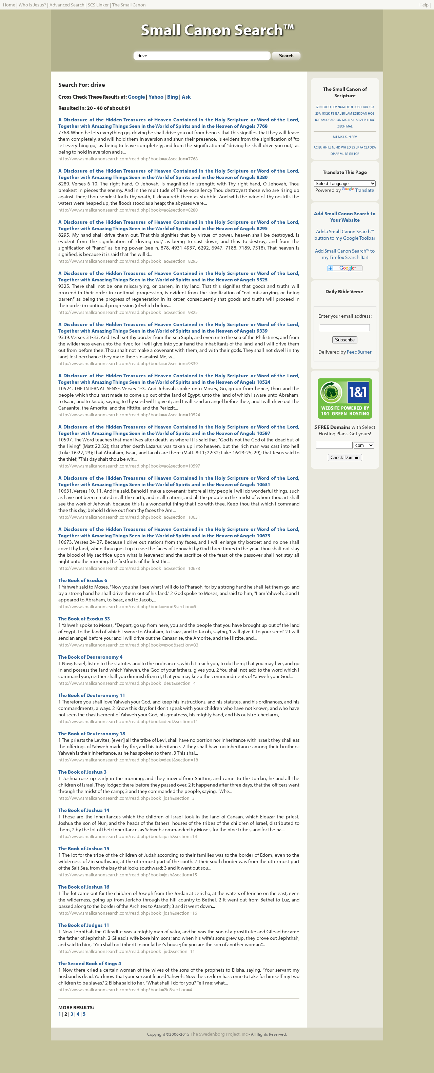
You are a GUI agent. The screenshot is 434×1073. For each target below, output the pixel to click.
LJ (329, 147)
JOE (317, 120)
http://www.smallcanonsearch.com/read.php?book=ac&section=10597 (129, 466)
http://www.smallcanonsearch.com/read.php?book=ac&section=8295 (128, 261)
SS (353, 147)
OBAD (330, 120)
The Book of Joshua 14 (83, 810)
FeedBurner (359, 352)
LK (345, 137)
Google (136, 96)
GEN (319, 107)
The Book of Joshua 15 (83, 848)
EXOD (326, 107)
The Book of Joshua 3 (82, 772)
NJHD (336, 147)
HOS (371, 113)
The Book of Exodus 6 (82, 580)
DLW (373, 147)
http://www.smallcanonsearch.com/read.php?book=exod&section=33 (128, 645)
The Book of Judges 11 (83, 925)
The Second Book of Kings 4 (89, 963)
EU (320, 147)
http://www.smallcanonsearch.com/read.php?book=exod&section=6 (127, 606)
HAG (372, 120)
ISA (337, 113)
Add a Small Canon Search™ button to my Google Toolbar (344, 234)
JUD (365, 107)
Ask (186, 96)
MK (340, 137)
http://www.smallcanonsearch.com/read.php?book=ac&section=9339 (128, 363)
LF (357, 147)
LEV (334, 107)
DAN (363, 113)
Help (424, 5)
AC (316, 147)
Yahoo (156, 96)
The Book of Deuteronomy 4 (90, 657)
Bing (172, 96)
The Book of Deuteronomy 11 (91, 695)
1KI (323, 113)
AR (337, 154)
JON (338, 120)
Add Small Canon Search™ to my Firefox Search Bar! (345, 253)
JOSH (358, 107)
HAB (356, 120)
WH (343, 147)
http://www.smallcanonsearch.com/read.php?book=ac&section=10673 (129, 568)
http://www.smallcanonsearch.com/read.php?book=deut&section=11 (128, 721)
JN (349, 137)
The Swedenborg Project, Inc (219, 1034)
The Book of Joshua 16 (83, 886)
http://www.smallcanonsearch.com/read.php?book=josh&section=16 (127, 913)
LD (349, 147)
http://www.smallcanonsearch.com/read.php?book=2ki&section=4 (125, 990)
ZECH (341, 126)
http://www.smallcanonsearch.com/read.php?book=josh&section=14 (127, 836)
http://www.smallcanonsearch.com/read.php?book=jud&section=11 (126, 951)
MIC (345, 120)
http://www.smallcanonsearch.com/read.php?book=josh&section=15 (127, 875)
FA (361, 147)
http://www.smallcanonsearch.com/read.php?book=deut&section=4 (127, 683)
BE (346, 154)
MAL (349, 126)
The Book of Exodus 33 (84, 618)
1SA (371, 107)
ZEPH (364, 120)
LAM (349, 113)
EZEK (356, 113)
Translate (364, 190)
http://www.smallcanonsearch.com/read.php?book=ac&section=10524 (129, 415)
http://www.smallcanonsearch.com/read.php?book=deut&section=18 (128, 760)
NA (350, 120)
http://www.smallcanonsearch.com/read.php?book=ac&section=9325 (128, 312)
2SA (318, 113)
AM (323, 120)
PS (332, 113)
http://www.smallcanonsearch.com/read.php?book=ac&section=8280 (128, 210)
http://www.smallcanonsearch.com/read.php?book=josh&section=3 (126, 798)
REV (354, 137)
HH (325, 147)
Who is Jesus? (32, 5)
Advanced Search (67, 5)
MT (335, 137)
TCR (356, 154)
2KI (328, 113)
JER (342, 113)
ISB (351, 154)
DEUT (349, 107)
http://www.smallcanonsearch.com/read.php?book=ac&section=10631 (129, 517)
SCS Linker (98, 5)
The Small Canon (129, 5)
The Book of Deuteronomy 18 (91, 733)
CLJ (366, 147)
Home (9, 5)
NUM (341, 107)
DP (333, 154)
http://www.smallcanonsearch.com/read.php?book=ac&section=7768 (128, 159)
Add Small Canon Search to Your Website (345, 216)
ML (342, 154)
